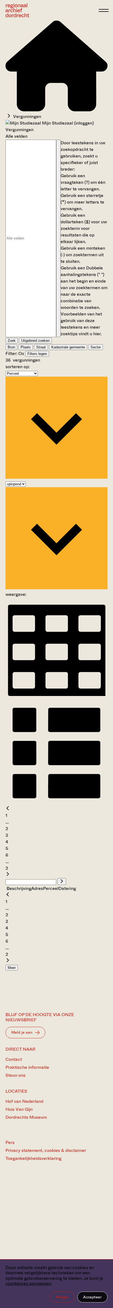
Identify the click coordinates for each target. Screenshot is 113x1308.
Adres (37, 888)
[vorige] (7, 809)
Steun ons (15, 1075)
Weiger (62, 1297)
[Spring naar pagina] (61, 881)
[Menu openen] (104, 10)
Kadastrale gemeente (68, 347)
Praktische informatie (27, 1067)
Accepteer (92, 1297)
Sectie (96, 347)
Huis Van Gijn (19, 1109)
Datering (67, 888)
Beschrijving (19, 888)
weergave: (15, 594)
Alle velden (16, 136)
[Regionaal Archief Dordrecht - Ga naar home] (50, 10)
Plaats (26, 347)
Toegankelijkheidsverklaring (33, 1158)
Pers (10, 1142)
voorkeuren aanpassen (28, 1283)
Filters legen (37, 354)
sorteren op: (17, 366)
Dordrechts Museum (26, 1117)
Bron (11, 347)
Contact (13, 1059)
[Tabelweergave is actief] (56, 698)
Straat (41, 347)
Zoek (12, 341)
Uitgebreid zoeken (35, 341)
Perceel (50, 888)
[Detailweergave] (56, 802)
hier (97, 334)
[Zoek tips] (58, 238)
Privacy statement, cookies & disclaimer (45, 1150)
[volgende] (7, 875)
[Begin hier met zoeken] (56, 110)
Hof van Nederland (24, 1101)
